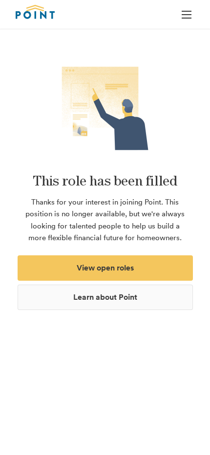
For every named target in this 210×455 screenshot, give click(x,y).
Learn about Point (105, 297)
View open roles (105, 268)
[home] (35, 12)
